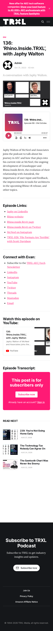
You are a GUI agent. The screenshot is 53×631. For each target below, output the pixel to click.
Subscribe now (26, 394)
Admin (18, 63)
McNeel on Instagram (19, 232)
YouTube (12, 282)
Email (10, 303)
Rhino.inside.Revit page (20, 222)
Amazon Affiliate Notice (26, 601)
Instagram (13, 277)
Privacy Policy (26, 596)
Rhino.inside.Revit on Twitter (24, 227)
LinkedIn (12, 272)
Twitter (11, 287)
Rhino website (15, 216)
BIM (4, 37)
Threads (11, 292)
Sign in (41, 402)
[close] (49, 8)
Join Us (26, 590)
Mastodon (13, 298)
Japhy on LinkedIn (17, 211)
